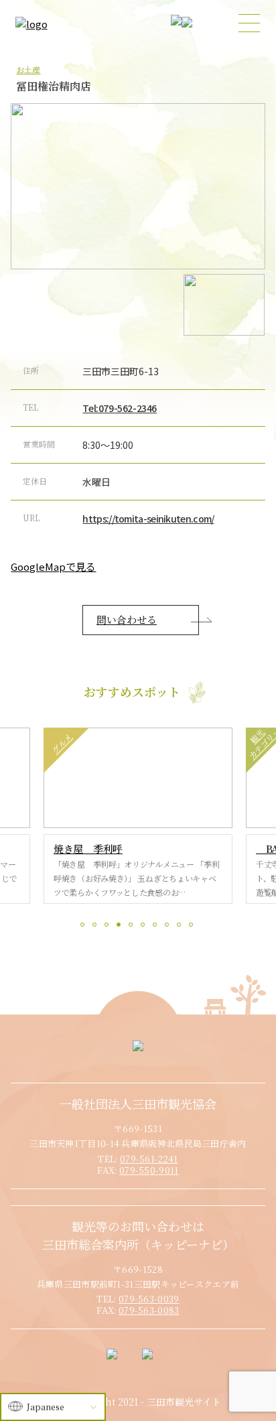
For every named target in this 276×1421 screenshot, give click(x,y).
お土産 (28, 69)
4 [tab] (121, 927)
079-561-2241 (149, 1158)
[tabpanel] (138, 816)
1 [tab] (84, 927)
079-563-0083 (149, 1310)
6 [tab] (145, 927)
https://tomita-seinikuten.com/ (148, 518)
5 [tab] (133, 927)
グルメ (61, 743)
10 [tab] (193, 927)
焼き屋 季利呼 (88, 848)
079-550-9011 (149, 1170)
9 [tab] (181, 927)
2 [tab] (96, 927)
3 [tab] (109, 927)
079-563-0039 (149, 1298)
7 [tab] (157, 927)
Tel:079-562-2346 (119, 408)
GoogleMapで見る (53, 566)
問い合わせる (126, 619)
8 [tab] (169, 927)
